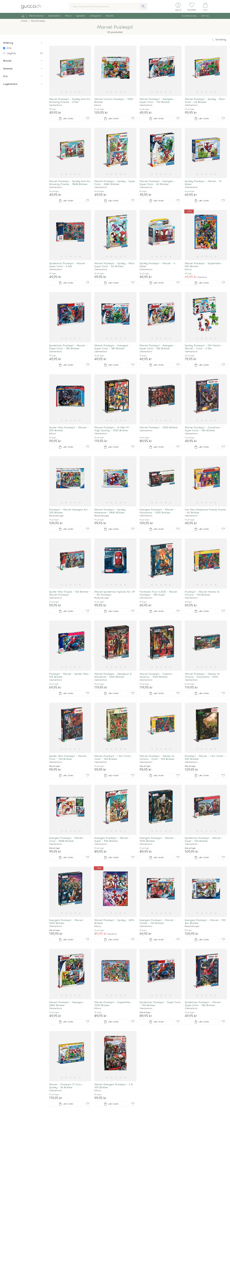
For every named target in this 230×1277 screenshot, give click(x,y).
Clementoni (55, 105)
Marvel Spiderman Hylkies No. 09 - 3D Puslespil (114, 593)
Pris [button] (5, 76)
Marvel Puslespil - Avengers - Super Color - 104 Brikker (157, 100)
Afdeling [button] (8, 42)
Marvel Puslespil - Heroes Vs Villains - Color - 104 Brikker (157, 757)
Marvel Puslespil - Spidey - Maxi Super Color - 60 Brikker (114, 265)
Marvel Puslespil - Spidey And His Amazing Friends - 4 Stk (69, 100)
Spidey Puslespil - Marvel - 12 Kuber (203, 183)
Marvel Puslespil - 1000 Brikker (159, 427)
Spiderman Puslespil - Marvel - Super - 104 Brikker (204, 839)
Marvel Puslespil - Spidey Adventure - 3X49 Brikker (109, 511)
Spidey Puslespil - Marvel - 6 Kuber (157, 265)
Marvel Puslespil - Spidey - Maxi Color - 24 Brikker (205, 100)
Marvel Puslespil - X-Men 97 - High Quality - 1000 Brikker (112, 429)
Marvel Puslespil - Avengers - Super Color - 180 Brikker (112, 347)
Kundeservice (189, 15)
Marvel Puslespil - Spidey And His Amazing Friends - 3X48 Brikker (69, 183)
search (143, 6)
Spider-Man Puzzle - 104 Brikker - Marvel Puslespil (70, 593)
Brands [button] (7, 60)
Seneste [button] (8, 68)
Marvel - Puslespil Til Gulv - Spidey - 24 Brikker (66, 1086)
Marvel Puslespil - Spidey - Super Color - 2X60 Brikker (114, 183)
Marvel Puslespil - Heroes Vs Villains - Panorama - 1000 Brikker (202, 675)
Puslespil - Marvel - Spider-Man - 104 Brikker (70, 675)
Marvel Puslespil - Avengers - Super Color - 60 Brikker (157, 183)
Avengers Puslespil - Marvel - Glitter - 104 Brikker (157, 922)
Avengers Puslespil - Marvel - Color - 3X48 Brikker (67, 839)
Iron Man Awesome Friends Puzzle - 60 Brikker (205, 511)
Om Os (205, 15)
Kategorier (95, 15)
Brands (109, 15)
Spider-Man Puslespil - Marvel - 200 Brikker (69, 429)
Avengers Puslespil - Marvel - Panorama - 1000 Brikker (157, 511)
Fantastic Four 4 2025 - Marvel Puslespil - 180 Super (158, 593)
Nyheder (80, 15)
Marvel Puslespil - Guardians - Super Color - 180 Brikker (203, 429)
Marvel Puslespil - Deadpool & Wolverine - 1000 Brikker (113, 675)
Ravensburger (56, 515)
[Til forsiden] (31, 6)
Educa (97, 105)
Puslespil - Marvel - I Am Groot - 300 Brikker (205, 757)
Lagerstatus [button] (10, 84)
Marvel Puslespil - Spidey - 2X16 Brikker (114, 922)
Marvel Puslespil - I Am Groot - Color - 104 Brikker (113, 757)
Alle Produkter (36, 15)
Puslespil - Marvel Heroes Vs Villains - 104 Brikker (202, 593)
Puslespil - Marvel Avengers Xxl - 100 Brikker (69, 511)
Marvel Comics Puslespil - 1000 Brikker (113, 100)
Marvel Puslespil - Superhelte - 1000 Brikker (113, 1004)
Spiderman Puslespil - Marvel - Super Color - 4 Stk (68, 265)
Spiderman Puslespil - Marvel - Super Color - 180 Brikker (68, 347)
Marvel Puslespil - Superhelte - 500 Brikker (204, 265)
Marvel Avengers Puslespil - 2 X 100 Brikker (113, 1086)
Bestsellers (54, 15)
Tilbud (68, 15)
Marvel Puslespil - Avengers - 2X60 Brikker (67, 1004)
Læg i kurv (65, 119)
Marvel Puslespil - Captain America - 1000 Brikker (156, 675)
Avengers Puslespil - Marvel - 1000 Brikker (157, 839)
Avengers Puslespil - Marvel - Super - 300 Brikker (112, 839)
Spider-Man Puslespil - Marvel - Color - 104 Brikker (69, 757)
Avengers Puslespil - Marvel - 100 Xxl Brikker (205, 922)
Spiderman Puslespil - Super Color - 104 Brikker (160, 1004)
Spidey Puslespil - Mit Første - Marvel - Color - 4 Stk (203, 347)
